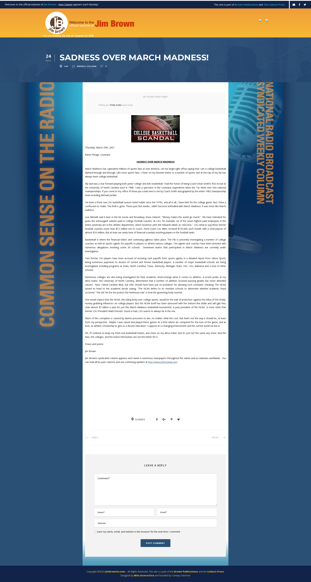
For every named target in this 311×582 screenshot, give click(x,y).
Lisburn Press (215, 571)
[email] (294, 4)
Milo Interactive (144, 575)
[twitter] (305, 4)
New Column (65, 4)
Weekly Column (87, 66)
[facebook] (299, 4)
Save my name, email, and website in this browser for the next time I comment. (139, 531)
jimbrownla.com (115, 571)
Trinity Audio (115, 105)
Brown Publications (186, 571)
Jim (66, 66)
